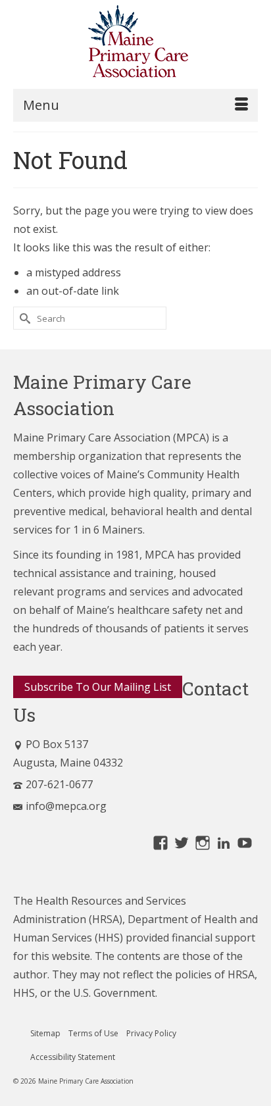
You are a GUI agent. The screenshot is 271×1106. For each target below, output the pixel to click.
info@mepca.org (66, 806)
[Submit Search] (23, 318)
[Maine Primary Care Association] (135, 44)
